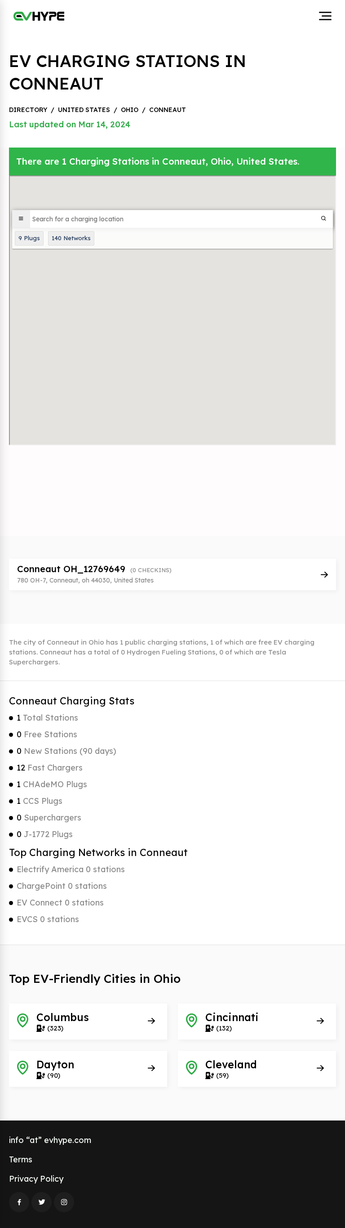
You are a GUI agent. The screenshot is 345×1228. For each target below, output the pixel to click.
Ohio (129, 110)
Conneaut (167, 110)
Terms (20, 1159)
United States (84, 110)
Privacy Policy (36, 1179)
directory (28, 110)
